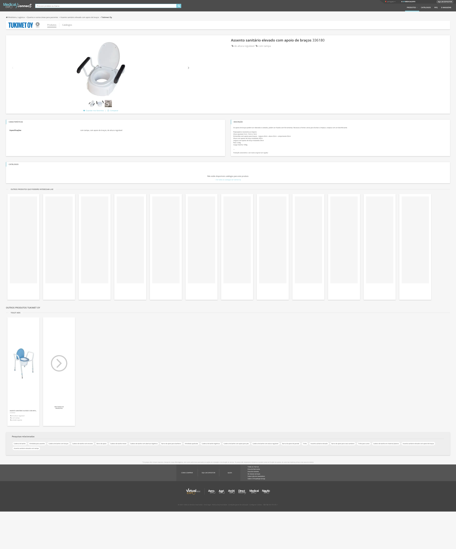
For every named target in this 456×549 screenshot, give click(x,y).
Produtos (411, 7)
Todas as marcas (253, 467)
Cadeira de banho (20, 444)
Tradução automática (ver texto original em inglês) (250, 153)
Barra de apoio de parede (290, 444)
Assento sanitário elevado (319, 444)
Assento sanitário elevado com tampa (26, 448)
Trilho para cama (363, 444)
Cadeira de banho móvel (118, 444)
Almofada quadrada (191, 444)
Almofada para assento (37, 444)
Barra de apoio (101, 444)
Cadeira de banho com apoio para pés (236, 444)
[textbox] (106, 6)
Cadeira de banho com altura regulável (265, 444)
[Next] (188, 68)
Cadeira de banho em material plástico (386, 444)
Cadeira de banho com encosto (82, 444)
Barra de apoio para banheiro (171, 444)
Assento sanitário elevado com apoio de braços (418, 444)
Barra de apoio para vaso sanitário (342, 444)
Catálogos (426, 7)
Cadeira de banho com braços (58, 444)
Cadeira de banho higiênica (211, 444)
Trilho (305, 444)
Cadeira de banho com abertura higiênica (144, 444)
